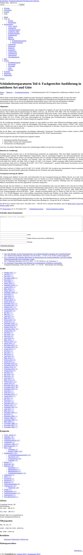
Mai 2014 (9, 376)
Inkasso (8, 462)
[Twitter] (7, 8)
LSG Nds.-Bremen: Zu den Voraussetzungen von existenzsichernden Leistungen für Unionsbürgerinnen (37, 254)
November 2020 (11, 278)
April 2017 (9, 316)
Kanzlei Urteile (15, 451)
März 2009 (9, 421)
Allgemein (9, 438)
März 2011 (9, 411)
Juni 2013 (8, 391)
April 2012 (9, 401)
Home (2, 92)
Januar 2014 (9, 383)
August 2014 (9, 371)
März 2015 (9, 358)
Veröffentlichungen (12, 493)
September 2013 (11, 389)
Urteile (7, 489)
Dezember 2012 (10, 394)
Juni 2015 (8, 352)
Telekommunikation (12, 484)
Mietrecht (9, 92)
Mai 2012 (8, 400)
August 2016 (9, 331)
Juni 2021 (8, 276)
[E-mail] (6, 12)
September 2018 (11, 292)
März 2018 (9, 298)
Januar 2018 (9, 301)
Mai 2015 (8, 354)
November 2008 (11, 423)
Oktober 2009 (10, 418)
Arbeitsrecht (9, 442)
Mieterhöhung (14, 469)
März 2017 (9, 318)
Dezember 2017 (10, 303)
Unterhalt (13, 460)
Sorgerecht (13, 457)
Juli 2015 (8, 351)
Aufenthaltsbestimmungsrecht (19, 455)
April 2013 (9, 392)
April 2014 (9, 378)
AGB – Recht (10, 435)
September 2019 (11, 285)
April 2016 (9, 338)
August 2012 (9, 396)
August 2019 (9, 287)
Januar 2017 (9, 321)
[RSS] (5, 14)
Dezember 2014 (10, 363)
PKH (7, 477)
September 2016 (11, 329)
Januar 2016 (9, 343)
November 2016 (11, 325)
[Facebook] (8, 10)
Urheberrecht (10, 486)
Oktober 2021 (10, 272)
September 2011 (10, 407)
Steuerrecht (9, 480)
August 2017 (9, 311)
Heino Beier (7, 209)
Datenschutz (15, 539)
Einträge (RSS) (22, 554)
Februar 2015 (10, 360)
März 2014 (9, 380)
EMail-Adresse (40, 238)
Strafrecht (8, 482)
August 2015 (9, 349)
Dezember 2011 (10, 403)
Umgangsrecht (14, 458)
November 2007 (11, 425)
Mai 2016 (8, 336)
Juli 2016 (8, 332)
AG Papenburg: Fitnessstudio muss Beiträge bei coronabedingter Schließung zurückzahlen (33, 263)
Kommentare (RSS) (34, 554)
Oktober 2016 (10, 327)
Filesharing (13, 488)
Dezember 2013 (11, 385)
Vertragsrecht (9, 495)
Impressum (7, 539)
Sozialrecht (9, 478)
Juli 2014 (8, 372)
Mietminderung (14, 471)
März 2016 (9, 340)
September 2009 (11, 420)
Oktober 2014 (10, 367)
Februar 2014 (10, 381)
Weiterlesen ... (78, 550)
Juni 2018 (8, 294)
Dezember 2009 (10, 416)
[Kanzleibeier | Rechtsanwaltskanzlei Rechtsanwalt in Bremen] (2, 79)
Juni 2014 (9, 374)
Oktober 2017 (10, 307)
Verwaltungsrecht (11, 497)
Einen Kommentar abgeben (55, 209)
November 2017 (11, 305)
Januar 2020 (9, 283)
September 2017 (11, 309)
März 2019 (9, 289)
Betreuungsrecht (11, 446)
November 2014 (11, 365)
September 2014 (11, 369)
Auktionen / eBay (11, 444)
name (29, 234)
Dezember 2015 (10, 345)
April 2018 (9, 296)
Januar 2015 (9, 361)
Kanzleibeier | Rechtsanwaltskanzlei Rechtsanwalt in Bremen (19, 1)
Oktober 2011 (10, 405)
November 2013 (11, 387)
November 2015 (11, 347)
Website (29, 242)
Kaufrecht (9, 464)
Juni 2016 (9, 334)
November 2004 (11, 427)
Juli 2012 (8, 398)
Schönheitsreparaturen (22, 92)
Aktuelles (9, 437)
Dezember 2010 (10, 412)
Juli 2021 (8, 274)
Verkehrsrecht (10, 491)
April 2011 (9, 409)
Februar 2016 (10, 341)
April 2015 (9, 356)
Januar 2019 (9, 291)
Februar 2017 (10, 320)
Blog (8, 448)
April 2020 (9, 281)
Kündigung (13, 468)
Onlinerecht (9, 475)
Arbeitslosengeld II (12, 440)
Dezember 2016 (10, 323)
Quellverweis (24, 539)
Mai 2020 (8, 280)
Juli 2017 (8, 312)
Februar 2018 (10, 300)
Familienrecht (10, 453)
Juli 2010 (8, 414)
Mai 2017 (8, 314)
